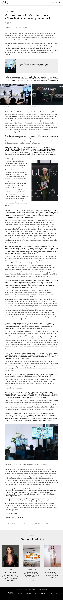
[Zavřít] (61, 598)
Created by (57, 593)
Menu (53, 2)
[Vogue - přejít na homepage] (5, 2)
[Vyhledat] (59, 2)
